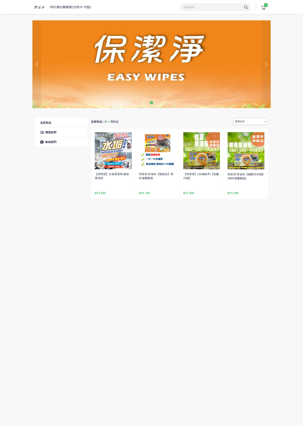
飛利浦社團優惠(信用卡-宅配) (70, 7)
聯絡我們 (50, 142)
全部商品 (45, 122)
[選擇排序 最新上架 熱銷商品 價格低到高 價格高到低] (250, 121)
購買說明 (50, 132)
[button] (151, 102)
